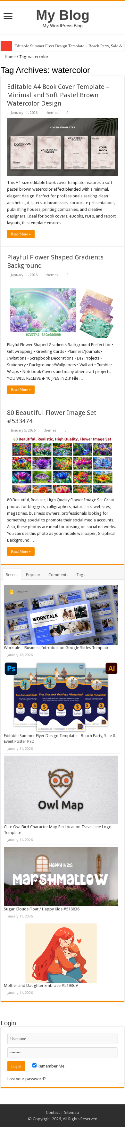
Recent (12, 574)
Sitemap (71, 1112)
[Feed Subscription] (122, 69)
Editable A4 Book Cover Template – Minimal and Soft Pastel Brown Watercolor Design (58, 95)
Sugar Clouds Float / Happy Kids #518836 (41, 909)
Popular (33, 574)
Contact (53, 1112)
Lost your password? (26, 1078)
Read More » (21, 234)
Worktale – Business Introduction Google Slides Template (56, 647)
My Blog (62, 15)
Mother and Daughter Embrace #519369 (41, 985)
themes (52, 113)
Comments (58, 574)
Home (10, 56)
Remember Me (50, 1066)
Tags (80, 574)
